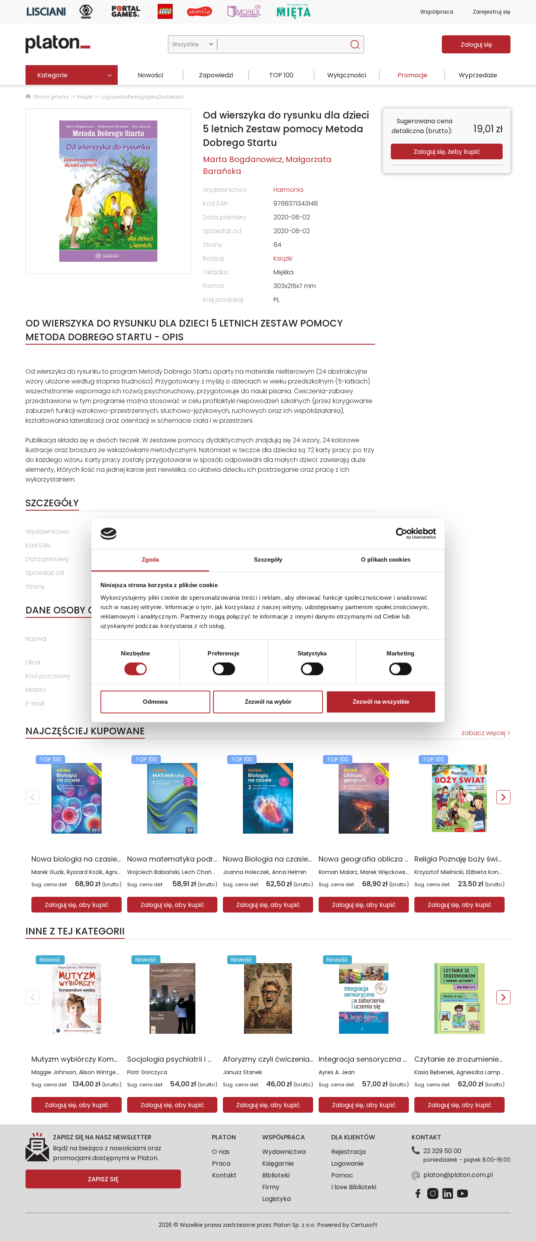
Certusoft (364, 1225)
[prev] (33, 797)
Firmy (270, 1187)
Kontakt (224, 1175)
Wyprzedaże (478, 75)
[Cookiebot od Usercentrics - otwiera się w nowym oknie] (401, 534)
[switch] (224, 669)
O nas (221, 1151)
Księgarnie (278, 1163)
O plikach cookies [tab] (385, 559)
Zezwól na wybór (268, 701)
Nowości (150, 75)
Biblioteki (276, 1175)
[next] (503, 797)
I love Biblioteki (353, 1187)
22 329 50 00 (442, 1150)
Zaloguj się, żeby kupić (447, 151)
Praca (221, 1163)
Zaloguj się (476, 44)
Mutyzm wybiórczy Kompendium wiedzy (101, 1059)
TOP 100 (281, 75)
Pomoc (342, 1175)
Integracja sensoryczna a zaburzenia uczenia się (404, 1059)
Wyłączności (346, 75)
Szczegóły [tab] (268, 559)
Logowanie (347, 1163)
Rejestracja (348, 1151)
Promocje (412, 75)
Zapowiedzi (216, 75)
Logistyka (276, 1198)
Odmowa (155, 701)
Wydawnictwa (284, 1151)
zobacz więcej (483, 732)
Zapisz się (103, 1179)
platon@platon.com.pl (458, 1174)
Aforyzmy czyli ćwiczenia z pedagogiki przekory (305, 1059)
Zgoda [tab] (150, 559)
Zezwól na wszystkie (381, 701)
